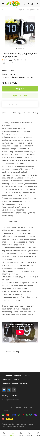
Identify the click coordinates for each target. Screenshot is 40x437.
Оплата (27, 113)
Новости (17, 376)
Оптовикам (6, 380)
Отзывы (17, 380)
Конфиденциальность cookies (13, 426)
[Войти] (32, 3)
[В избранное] (4, 63)
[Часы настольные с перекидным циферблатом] (20, 31)
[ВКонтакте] (4, 390)
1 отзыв (9, 60)
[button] (16, 48)
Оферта (30, 424)
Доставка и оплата (10, 384)
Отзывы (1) (17, 113)
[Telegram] (9, 390)
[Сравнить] (9, 63)
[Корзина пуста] (36, 3)
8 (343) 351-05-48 (9, 396)
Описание (5, 113)
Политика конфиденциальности (14, 424)
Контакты (24, 384)
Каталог (27, 376)
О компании (7, 376)
